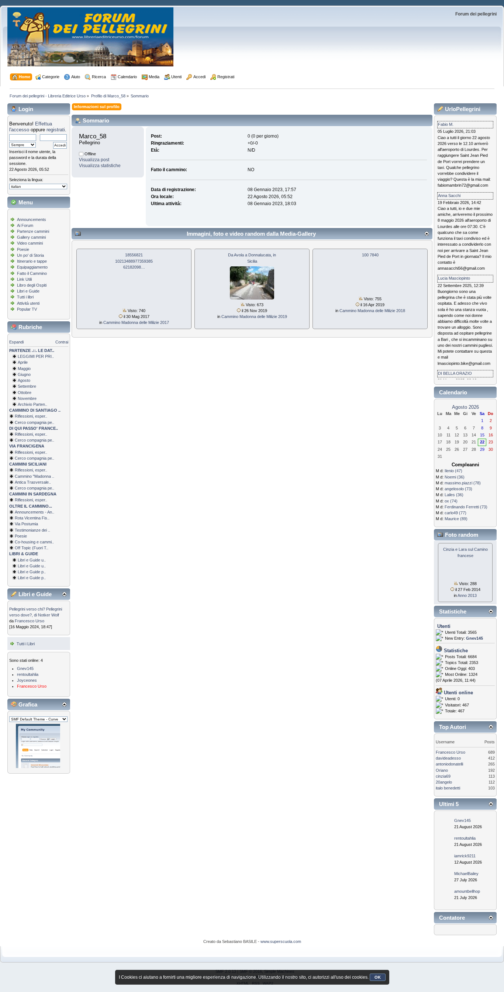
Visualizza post (94, 159)
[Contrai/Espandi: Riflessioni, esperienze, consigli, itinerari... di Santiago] (11, 416)
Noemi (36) (455, 477)
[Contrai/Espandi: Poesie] (11, 536)
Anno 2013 (467, 595)
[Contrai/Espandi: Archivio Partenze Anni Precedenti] (14, 404)
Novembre (27, 398)
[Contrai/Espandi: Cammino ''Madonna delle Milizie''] (11, 476)
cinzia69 (443, 776)
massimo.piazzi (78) (463, 483)
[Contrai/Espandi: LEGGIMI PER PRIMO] (14, 356)
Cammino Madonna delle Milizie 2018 (372, 310)
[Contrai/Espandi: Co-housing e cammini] (11, 542)
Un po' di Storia (30, 255)
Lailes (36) (454, 494)
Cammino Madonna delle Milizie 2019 (254, 316)
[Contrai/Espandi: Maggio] (14, 368)
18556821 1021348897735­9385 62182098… (134, 261)
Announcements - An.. (34, 512)
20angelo (444, 782)
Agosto (24, 380)
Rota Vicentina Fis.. (32, 518)
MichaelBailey (466, 873)
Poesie (23, 249)
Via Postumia (26, 524)
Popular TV (27, 309)
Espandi (16, 342)
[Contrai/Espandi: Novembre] (14, 398)
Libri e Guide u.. (32, 560)
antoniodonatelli (449, 764)
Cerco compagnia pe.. (34, 422)
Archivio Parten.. (32, 404)
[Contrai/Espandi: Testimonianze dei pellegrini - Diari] (11, 530)
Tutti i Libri (26, 644)
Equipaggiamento (32, 267)
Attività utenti (28, 303)
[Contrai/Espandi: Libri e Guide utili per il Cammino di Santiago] (14, 560)
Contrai (61, 342)
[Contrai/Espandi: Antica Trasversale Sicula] (11, 482)
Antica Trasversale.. (33, 482)
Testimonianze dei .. (32, 530)
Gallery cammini (31, 237)
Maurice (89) (456, 518)
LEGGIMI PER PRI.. (36, 356)
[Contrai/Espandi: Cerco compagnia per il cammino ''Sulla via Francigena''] (11, 458)
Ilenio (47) (453, 471)
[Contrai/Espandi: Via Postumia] (11, 524)
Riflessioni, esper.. (31, 416)
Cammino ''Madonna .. (34, 476)
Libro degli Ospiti (31, 285)
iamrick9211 (465, 856)
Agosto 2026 (465, 407)
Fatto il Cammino (32, 273)
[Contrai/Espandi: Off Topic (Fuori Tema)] (11, 548)
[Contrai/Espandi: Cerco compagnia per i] (11, 488)
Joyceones (27, 680)
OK (377, 977)
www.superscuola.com (280, 941)
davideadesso (448, 758)
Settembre (27, 386)
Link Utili (24, 279)
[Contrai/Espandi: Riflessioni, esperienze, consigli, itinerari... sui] (11, 470)
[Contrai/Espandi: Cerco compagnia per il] (11, 422)
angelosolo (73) (458, 489)
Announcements (31, 219)
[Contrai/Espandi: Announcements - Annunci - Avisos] (11, 512)
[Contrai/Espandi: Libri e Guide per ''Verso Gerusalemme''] (14, 572)
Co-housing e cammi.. (34, 542)
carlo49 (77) (455, 513)
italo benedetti (448, 788)
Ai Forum (25, 225)
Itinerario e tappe (32, 261)
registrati (55, 129)
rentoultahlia (27, 674)
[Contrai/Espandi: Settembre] (14, 386)
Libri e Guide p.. (32, 572)
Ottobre (24, 392)
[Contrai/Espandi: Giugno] (14, 374)
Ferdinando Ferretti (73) (466, 507)
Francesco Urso (29, 621)
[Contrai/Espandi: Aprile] (14, 362)
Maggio (24, 368)
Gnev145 (25, 668)
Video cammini (30, 243)
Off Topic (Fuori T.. (31, 548)
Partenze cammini (33, 231)
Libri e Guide (28, 291)
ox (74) (451, 501)
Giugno (24, 374)
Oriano (442, 770)
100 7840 (370, 255)
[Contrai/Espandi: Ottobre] (14, 392)
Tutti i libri (25, 297)
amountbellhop (467, 891)
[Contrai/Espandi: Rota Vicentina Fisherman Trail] (11, 518)
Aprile (23, 362)
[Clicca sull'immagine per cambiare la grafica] (38, 746)
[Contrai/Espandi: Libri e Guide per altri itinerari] (14, 578)
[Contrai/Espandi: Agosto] (14, 380)
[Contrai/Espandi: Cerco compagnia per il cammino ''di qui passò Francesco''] (11, 440)
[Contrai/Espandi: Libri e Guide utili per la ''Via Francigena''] (14, 566)
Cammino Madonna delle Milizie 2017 (136, 322)
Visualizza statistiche (100, 165)
